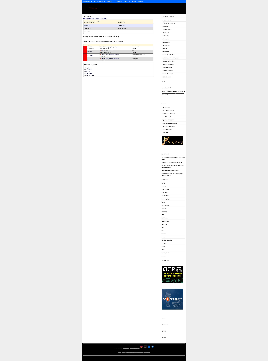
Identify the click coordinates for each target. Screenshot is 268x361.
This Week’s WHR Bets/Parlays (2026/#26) (172, 162)
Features (109, 1)
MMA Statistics (165, 221)
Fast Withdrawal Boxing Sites (132, 352)
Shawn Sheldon (89, 69)
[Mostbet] (172, 309)
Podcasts (164, 233)
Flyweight (165, 48)
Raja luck (164, 337)
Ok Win (163, 318)
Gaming (163, 202)
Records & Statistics (98, 1)
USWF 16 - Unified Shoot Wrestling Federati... (110, 58)
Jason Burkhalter (89, 75)
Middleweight (166, 32)
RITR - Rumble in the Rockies (107, 50)
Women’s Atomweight (168, 73)
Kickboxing (164, 211)
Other (163, 230)
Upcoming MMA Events (168, 120)
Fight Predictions (166, 195)
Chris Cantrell (90, 55)
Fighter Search (166, 107)
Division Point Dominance (169, 23)
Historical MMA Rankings (169, 113)
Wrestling (164, 256)
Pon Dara (87, 71)
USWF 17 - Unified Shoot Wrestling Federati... (110, 54)
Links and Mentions (167, 129)
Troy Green (88, 68)
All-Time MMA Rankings (168, 110)
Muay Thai (164, 224)
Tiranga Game (147, 352)
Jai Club (119, 352)
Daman (123, 352)
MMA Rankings (86, 1)
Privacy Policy (126, 348)
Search (133, 1)
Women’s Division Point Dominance (171, 58)
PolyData (140, 1)
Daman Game (165, 324)
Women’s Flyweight (167, 67)
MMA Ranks (164, 218)
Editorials (164, 186)
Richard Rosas (87, 16)
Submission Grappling (167, 240)
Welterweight (166, 35)
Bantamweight (166, 45)
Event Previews (165, 189)
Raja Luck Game (165, 260)
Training (164, 246)
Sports (163, 237)
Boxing (163, 183)
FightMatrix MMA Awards (169, 126)
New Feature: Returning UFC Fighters (170, 170)
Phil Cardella (89, 47)
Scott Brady (88, 73)
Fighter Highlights (166, 199)
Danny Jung (89, 51)
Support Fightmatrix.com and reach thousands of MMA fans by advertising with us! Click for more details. (173, 93)
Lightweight (165, 39)
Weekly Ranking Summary (169, 116)
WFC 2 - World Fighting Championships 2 (109, 47)
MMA (163, 214)
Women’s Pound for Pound (169, 54)
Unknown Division (167, 77)
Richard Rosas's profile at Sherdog (92, 21)
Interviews (164, 208)
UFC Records (117, 1)
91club (163, 81)
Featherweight (166, 42)
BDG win (164, 331)
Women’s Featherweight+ (169, 61)
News (163, 227)
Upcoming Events (166, 252)
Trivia (163, 249)
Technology (164, 243)
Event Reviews (165, 192)
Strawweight (166, 51)
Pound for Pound (167, 20)
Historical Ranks (165, 205)
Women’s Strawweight (168, 70)
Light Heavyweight (167, 29)
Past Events (165, 132)
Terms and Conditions (135, 348)
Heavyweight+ (166, 26)
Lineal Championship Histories (170, 123)
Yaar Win (141, 352)
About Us (126, 1)
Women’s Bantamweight (168, 64)
